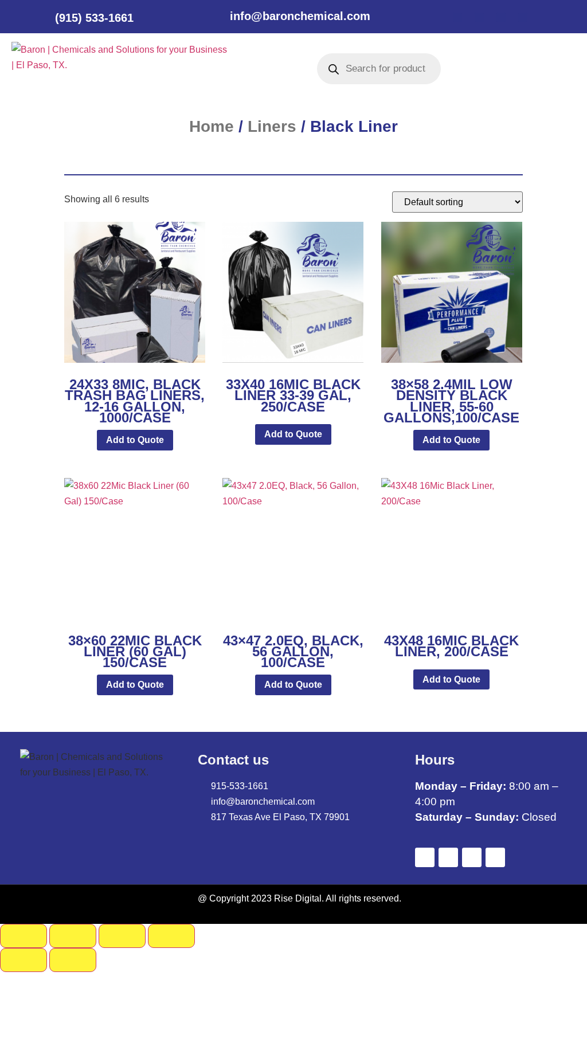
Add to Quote (135, 440)
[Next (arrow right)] (72, 960)
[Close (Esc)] (171, 936)
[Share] (122, 936)
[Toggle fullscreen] (72, 936)
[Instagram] (522, 17)
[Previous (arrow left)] (23, 960)
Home (211, 126)
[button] (255, 68)
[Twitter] (479, 17)
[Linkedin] (501, 17)
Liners (272, 126)
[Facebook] (457, 17)
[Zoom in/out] (23, 936)
